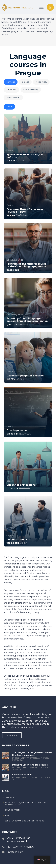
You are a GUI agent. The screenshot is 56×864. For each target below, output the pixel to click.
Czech (9, 150)
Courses (12, 735)
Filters (9, 107)
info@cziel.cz (15, 852)
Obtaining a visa (14, 260)
